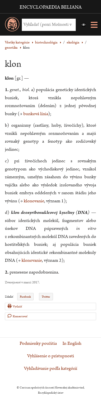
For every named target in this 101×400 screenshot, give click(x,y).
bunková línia (35, 113)
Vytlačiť (17, 306)
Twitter (46, 297)
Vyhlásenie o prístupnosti (50, 356)
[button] (84, 25)
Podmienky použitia (38, 343)
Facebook (25, 297)
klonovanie (34, 201)
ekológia (73, 42)
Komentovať (20, 316)
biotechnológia (46, 42)
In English (72, 343)
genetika (11, 47)
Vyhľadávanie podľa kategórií (50, 368)
